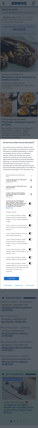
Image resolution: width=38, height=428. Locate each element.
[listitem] (19, 175)
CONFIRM (11, 278)
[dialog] (19, 214)
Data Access (19, 285)
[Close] (34, 143)
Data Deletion (8, 285)
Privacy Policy (30, 285)
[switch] (30, 180)
